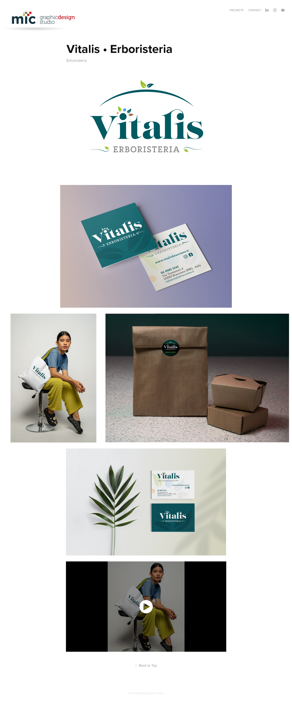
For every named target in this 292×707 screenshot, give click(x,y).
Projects (237, 10)
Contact (254, 10)
